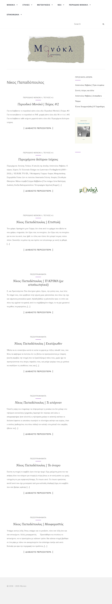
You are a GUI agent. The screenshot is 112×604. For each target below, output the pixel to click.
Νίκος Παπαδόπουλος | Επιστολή (38, 222)
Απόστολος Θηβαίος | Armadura (88, 96)
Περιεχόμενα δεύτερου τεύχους (38, 159)
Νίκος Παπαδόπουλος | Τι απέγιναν (38, 402)
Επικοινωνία (13, 15)
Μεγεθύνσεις (43, 5)
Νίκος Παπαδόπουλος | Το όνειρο (38, 465)
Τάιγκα (77, 101)
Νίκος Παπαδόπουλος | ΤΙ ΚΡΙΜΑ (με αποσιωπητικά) (38, 283)
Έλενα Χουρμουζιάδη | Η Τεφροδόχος (90, 106)
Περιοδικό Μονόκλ (78, 5)
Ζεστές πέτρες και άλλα (84, 90)
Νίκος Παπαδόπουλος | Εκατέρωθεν (38, 343)
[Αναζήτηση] (103, 24)
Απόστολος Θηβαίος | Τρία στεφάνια (89, 85)
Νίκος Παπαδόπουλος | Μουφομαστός (38, 524)
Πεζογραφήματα (38, 274)
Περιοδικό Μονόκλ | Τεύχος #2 (38, 97)
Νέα (60, 5)
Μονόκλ (11, 5)
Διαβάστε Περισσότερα (38, 128)
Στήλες (26, 5)
